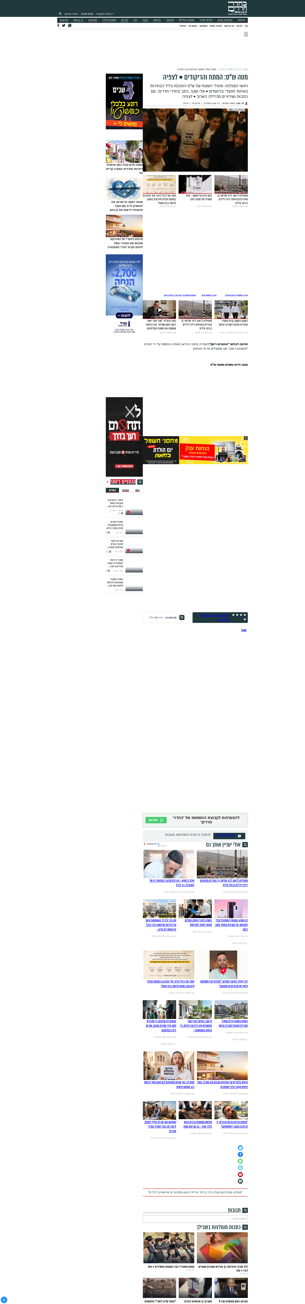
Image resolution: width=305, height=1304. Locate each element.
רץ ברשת (78, 20)
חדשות (241, 20)
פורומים (64, 20)
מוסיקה (203, 26)
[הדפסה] (240, 1167)
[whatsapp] (240, 1161)
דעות (145, 20)
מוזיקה (170, 20)
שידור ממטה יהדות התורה (236, 295)
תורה (243, 630)
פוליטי (183, 26)
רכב (135, 20)
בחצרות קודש (224, 20)
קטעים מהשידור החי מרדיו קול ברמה (180, 295)
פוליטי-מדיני (206, 20)
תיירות (124, 20)
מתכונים (92, 20)
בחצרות (193, 26)
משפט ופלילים (186, 20)
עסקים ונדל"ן (109, 20)
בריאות (157, 20)
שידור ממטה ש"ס (209, 295)
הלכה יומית (216, 26)
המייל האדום (71, 14)
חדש (239, 26)
